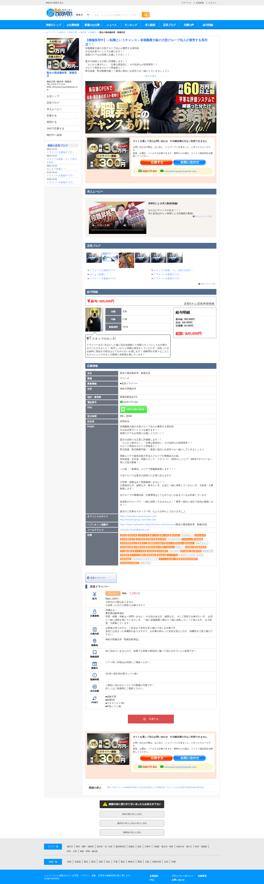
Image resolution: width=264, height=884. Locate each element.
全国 (69, 862)
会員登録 (200, 3)
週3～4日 (111, 787)
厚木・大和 (72, 851)
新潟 (93, 862)
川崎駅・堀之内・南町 (163, 846)
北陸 (101, 862)
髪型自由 (191, 787)
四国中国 (156, 862)
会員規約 (154, 876)
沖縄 (173, 862)
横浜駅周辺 (121, 846)
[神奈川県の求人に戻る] (132, 816)
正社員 (143, 787)
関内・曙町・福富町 (85, 846)
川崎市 (147, 846)
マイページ (186, 3)
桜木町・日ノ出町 (105, 846)
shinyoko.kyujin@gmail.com (180, 171)
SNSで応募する (55, 128)
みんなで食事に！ (56, 169)
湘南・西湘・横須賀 (89, 851)
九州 (166, 862)
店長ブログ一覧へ (208, 284)
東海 (140, 862)
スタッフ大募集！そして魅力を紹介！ (173, 270)
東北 (86, 862)
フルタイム (170, 787)
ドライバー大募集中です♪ (60, 152)
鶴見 (140, 846)
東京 (123, 862)
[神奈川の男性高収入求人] (59, 17)
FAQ (152, 880)
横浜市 (60, 81)
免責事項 (202, 876)
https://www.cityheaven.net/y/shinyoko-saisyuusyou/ (147, 524)
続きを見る (151, 76)
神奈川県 (51, 81)
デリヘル (120, 787)
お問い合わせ (178, 880)
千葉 (115, 862)
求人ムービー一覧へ (204, 216)
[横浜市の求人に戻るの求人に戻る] (132, 825)
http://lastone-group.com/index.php (138, 519)
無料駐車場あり (132, 787)
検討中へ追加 (54, 134)
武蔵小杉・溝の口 (184, 846)
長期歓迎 (160, 787)
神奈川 (131, 862)
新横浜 (68, 81)
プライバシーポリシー (182, 876)
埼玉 (108, 862)
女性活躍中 (181, 787)
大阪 (147, 862)
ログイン (212, 3)
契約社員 (200, 787)
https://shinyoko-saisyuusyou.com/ (138, 516)
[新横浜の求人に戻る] (132, 834)
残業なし (151, 787)
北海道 (77, 862)
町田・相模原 (201, 846)
